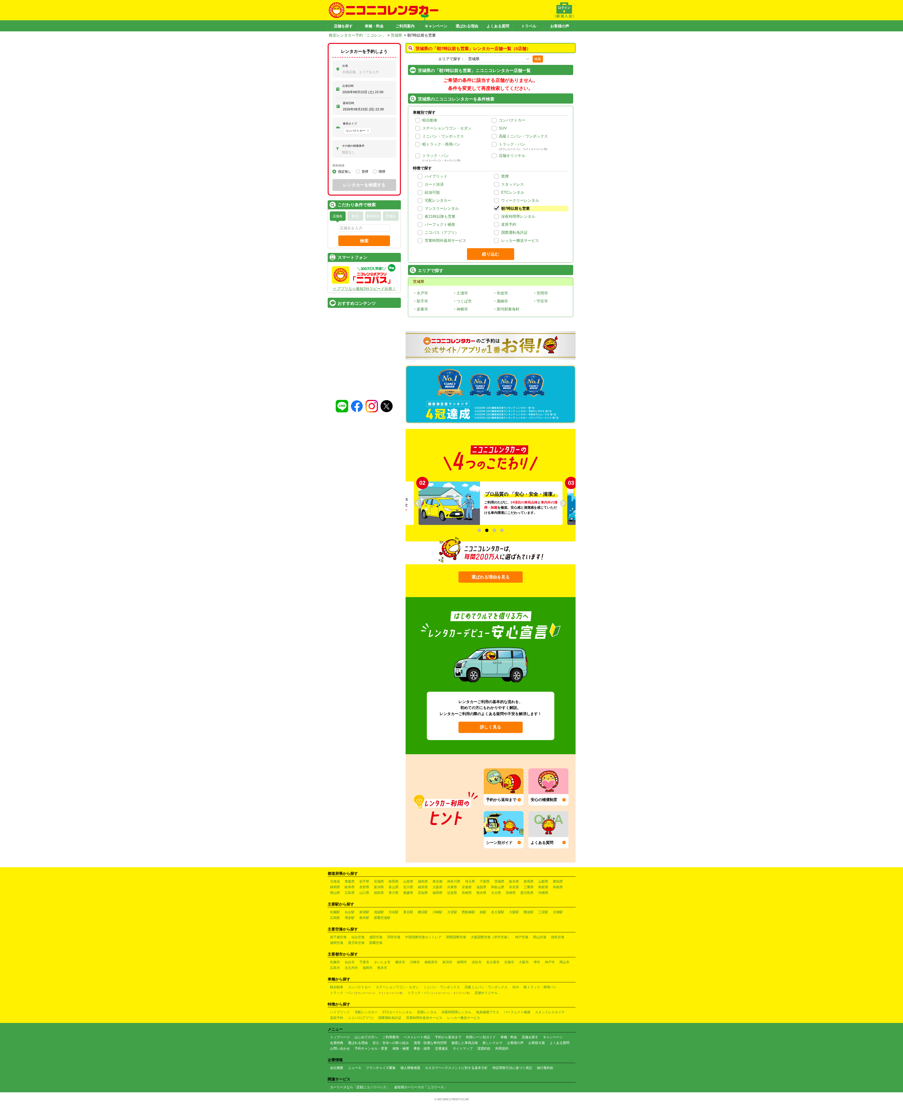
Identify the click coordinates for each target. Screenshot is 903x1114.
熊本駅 (364, 918)
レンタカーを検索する (364, 185)
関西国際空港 (456, 937)
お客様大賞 (536, 1043)
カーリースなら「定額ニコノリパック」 (360, 1087)
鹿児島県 (527, 893)
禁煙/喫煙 (338, 165)
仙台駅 (350, 912)
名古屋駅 (497, 912)
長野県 (364, 887)
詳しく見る (490, 727)
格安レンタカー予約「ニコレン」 (357, 35)
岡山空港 (539, 937)
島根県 (558, 887)
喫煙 (382, 171)
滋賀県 (481, 887)
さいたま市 (382, 962)
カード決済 (434, 184)
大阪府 (437, 887)
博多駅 (350, 918)
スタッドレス (512, 184)
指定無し (344, 171)
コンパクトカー (512, 120)
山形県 (408, 881)
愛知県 (558, 881)
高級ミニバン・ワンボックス (523, 136)
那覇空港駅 (382, 918)
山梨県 (543, 881)
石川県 (408, 887)
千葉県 (485, 881)
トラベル (528, 26)
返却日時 (348, 103)
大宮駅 (452, 912)
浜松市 (477, 962)
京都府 (467, 887)
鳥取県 (543, 887)
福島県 (423, 881)
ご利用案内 (405, 26)
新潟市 (447, 962)
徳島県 (379, 893)
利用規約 (502, 1048)
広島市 (335, 968)
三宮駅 (543, 912)
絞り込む (490, 254)
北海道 (335, 881)
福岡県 (437, 893)
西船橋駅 (468, 912)
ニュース (354, 1068)
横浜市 (400, 962)
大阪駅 (514, 912)
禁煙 (505, 176)
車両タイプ (350, 123)
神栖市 (462, 309)
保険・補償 (400, 1048)
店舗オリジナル (512, 156)
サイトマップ (463, 1048)
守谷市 (542, 301)
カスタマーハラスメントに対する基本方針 (456, 1068)
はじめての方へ (366, 1037)
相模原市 (431, 962)
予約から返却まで (448, 1037)
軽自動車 (429, 120)
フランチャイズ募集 (381, 1068)
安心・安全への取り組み (391, 1043)
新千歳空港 (338, 937)
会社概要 (336, 1068)
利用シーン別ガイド (481, 1037)
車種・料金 (374, 26)
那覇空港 (375, 943)
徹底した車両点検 (464, 1043)
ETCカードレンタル (397, 1012)
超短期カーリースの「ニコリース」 (420, 1087)
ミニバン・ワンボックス (443, 136)
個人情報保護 (410, 1068)
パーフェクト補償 (440, 224)
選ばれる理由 (467, 26)
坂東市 (422, 309)
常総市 (502, 293)
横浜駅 (423, 912)
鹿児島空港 (356, 943)
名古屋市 (493, 962)
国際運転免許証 (514, 232)
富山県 (394, 887)
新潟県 (379, 887)
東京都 (437, 881)
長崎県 (467, 893)
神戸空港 (521, 937)
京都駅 (558, 912)
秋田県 (394, 881)
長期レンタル (427, 1012)
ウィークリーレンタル (520, 200)
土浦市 (462, 293)
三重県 (529, 887)
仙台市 (350, 962)
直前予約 (508, 224)
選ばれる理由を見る (490, 577)
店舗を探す (343, 26)
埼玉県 (470, 881)
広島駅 (335, 918)
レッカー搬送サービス (520, 241)
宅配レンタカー (438, 200)
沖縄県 (543, 893)
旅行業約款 (545, 1068)
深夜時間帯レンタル (518, 216)
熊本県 (481, 893)
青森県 (350, 881)
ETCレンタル (512, 192)
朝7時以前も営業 (515, 208)
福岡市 (368, 968)
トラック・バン (512, 144)
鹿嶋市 (502, 301)
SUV (503, 128)
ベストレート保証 (417, 1037)
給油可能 (432, 192)
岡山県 (335, 893)
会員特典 (336, 1043)
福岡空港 (336, 943)
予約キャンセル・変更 (371, 1048)
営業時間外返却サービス (445, 241)
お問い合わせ (340, 1048)
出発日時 (348, 86)
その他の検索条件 (353, 145)
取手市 (422, 301)
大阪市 (524, 962)
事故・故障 (422, 1048)
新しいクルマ (492, 1043)
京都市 (509, 962)
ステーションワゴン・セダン (446, 128)
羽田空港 (393, 937)
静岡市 (462, 962)
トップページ (340, 1037)
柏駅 (483, 912)
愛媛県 (408, 893)
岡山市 (564, 962)
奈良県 (514, 887)
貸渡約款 (484, 1048)
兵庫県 (452, 887)
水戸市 (422, 293)
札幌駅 (335, 912)
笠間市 (542, 293)
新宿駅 (364, 912)
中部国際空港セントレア (423, 937)
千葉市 (364, 962)
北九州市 (351, 968)
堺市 (537, 962)
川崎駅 (437, 912)
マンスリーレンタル (442, 208)
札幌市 (335, 962)
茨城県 (396, 35)
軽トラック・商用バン (441, 144)
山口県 (364, 893)
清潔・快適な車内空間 (430, 1043)
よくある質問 (498, 26)
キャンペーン (436, 26)
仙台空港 (358, 937)
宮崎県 (511, 893)
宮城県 (379, 881)
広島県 (350, 893)
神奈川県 (453, 881)
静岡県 (335, 887)
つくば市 (464, 301)
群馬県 (529, 881)
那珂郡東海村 (508, 309)
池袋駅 (379, 912)
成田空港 (375, 937)
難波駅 (529, 912)
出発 (345, 65)
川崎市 (415, 962)
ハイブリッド (436, 176)
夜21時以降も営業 (440, 216)
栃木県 (514, 881)
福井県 (423, 887)
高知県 (423, 893)
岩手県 (364, 881)
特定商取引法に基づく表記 (512, 1068)
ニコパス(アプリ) (360, 1018)
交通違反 (441, 1048)
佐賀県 (452, 893)
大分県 (496, 893)
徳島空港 (557, 937)
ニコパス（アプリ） (442, 232)
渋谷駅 (394, 912)
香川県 (394, 893)
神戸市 (550, 962)
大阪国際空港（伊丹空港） (490, 937)
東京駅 (408, 912)
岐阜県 (350, 887)
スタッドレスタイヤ (550, 1012)
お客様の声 (559, 26)
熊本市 (382, 968)
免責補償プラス (487, 1012)
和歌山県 (497, 887)
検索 (537, 59)
